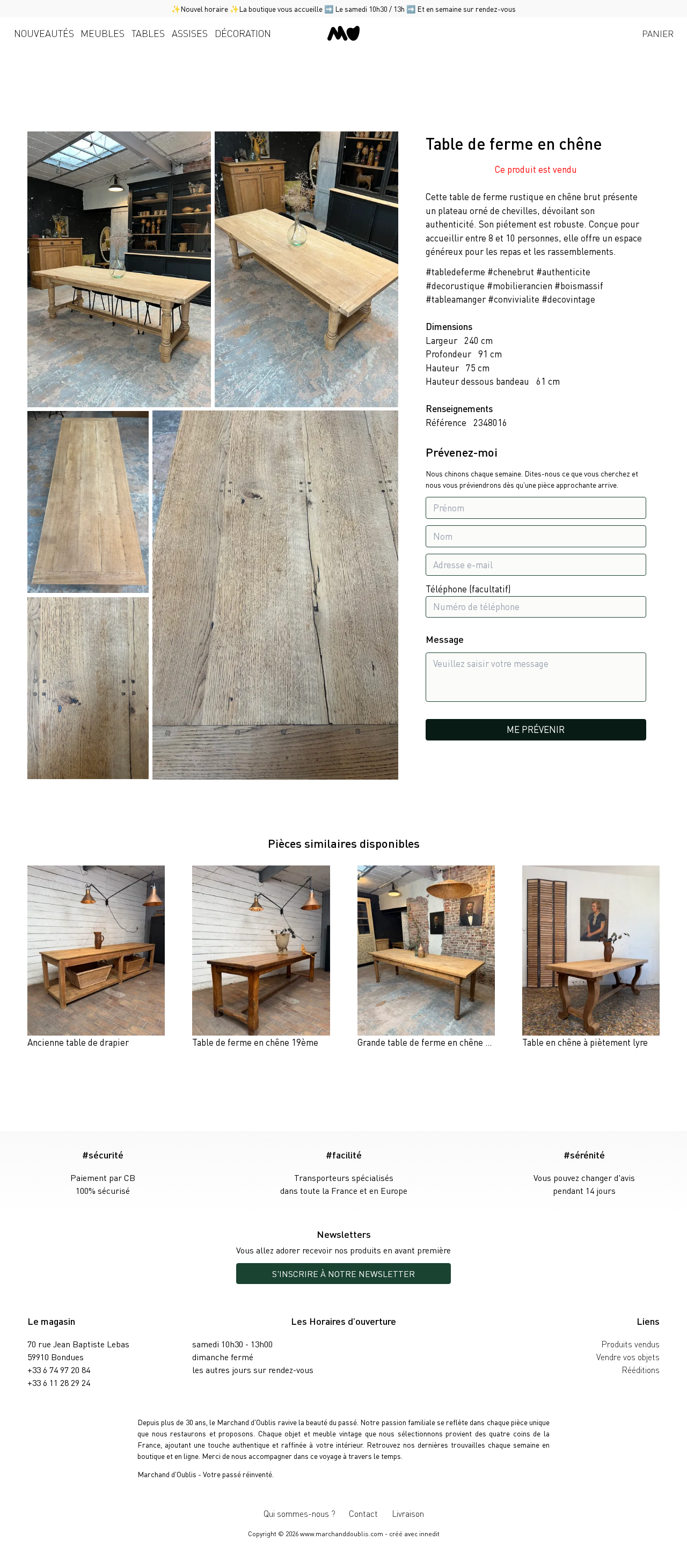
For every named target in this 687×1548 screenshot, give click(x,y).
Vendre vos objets (628, 1356)
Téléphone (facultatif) (468, 589)
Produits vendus (630, 1343)
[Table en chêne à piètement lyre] (591, 957)
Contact (363, 1513)
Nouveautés (44, 33)
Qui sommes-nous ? (299, 1513)
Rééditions (641, 1369)
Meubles (103, 33)
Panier (658, 33)
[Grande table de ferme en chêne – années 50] (426, 957)
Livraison (408, 1513)
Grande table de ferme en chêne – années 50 (444, 1042)
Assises (190, 33)
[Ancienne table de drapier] (96, 957)
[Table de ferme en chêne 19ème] (261, 957)
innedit (429, 1534)
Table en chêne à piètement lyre (585, 1042)
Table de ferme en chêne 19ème (255, 1042)
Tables (148, 33)
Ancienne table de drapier (78, 1042)
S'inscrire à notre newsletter (343, 1273)
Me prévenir (536, 729)
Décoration (243, 33)
